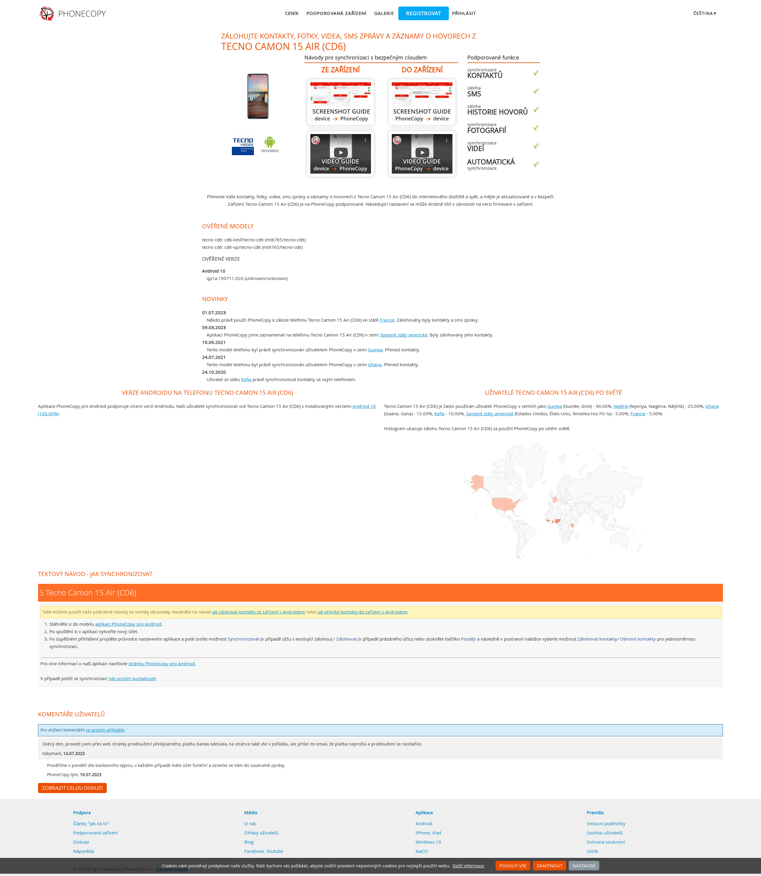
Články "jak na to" (91, 823)
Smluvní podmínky (606, 823)
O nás (250, 823)
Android (424, 823)
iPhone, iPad (428, 833)
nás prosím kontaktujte (132, 678)
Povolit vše (512, 866)
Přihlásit (464, 13)
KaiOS (422, 851)
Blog (249, 842)
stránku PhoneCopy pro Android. (162, 663)
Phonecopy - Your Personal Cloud (73, 14)
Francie (387, 320)
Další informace (468, 866)
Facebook (254, 851)
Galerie (384, 13)
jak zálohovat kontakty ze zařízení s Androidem (258, 612)
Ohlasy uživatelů (261, 833)
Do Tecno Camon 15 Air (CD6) (422, 102)
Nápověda (83, 851)
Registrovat (423, 13)
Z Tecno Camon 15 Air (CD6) (340, 102)
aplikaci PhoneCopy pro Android (128, 624)
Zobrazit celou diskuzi (72, 788)
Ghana (374, 364)
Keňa (246, 379)
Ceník (292, 13)
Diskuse (81, 842)
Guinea (375, 350)
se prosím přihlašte (105, 730)
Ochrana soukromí (606, 842)
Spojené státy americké (403, 335)
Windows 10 (428, 842)
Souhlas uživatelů (604, 833)
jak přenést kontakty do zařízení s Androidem (362, 612)
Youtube (274, 851)
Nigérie (621, 406)
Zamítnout (549, 866)
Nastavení (584, 866)
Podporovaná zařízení (336, 13)
